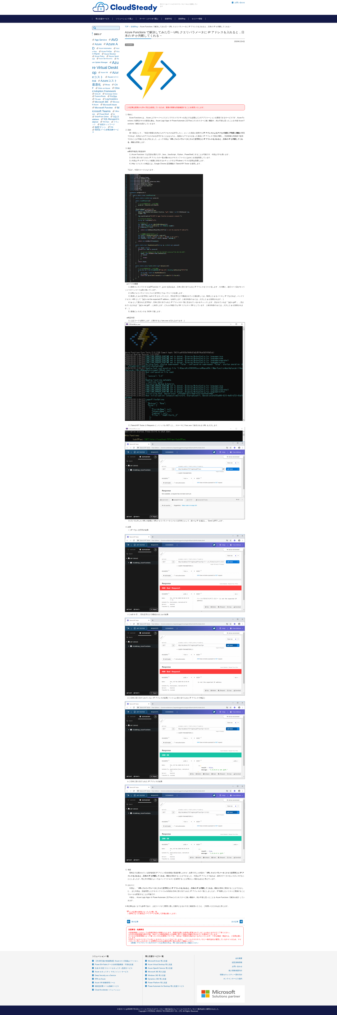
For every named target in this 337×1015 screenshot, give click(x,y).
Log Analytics (111, 99)
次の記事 (234, 922)
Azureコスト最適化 (104, 82)
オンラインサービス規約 (232, 979)
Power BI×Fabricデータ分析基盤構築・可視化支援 (114, 964)
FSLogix (98, 99)
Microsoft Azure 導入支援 (157, 961)
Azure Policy (100, 56)
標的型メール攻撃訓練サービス (105, 131)
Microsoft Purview (104, 107)
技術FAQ (168, 19)
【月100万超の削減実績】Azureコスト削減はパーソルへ (116, 961)
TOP (126, 27)
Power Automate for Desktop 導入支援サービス (166, 986)
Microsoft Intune (110, 105)
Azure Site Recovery (105, 58)
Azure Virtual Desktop (105, 67)
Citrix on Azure (104, 88)
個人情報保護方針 (235, 971)
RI (114, 114)
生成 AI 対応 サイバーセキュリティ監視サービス (113, 968)
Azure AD (105, 46)
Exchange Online (111, 94)
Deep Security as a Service (105, 975)
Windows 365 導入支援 (156, 975)
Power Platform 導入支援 (157, 983)
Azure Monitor (110, 54)
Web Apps (106, 122)
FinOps (113, 96)
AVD (114, 40)
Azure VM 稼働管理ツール (105, 983)
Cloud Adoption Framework (106, 89)
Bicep (107, 85)
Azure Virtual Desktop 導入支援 (160, 964)
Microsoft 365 (101, 102)
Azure (98, 44)
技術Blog (181, 19)
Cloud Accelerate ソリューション (107, 990)
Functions (129, 44)
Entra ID (98, 94)
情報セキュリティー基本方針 (231, 975)
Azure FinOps (106, 51)
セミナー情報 (197, 19)
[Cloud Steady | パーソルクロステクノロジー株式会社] (125, 7)
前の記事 (135, 922)
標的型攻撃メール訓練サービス (107, 986)
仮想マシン (100, 127)
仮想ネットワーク (107, 124)
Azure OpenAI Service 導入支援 (160, 968)
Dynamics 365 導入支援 (157, 979)
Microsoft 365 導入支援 (157, 972)
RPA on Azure (100, 979)
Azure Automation (105, 48)
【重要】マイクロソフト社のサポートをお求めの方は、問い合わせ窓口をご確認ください (164, 943)
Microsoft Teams (105, 109)
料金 (111, 127)
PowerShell (104, 114)
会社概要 (238, 958)
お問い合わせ (237, 966)
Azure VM (104, 72)
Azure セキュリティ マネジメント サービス (111, 972)
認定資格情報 (237, 962)
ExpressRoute (100, 96)
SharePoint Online (102, 117)
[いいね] (128, 911)
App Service (101, 39)
